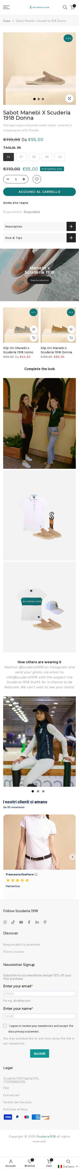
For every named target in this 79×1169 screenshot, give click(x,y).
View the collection (40, 280)
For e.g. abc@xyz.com (17, 1000)
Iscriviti (39, 1053)
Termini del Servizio (17, 1102)
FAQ (6, 1088)
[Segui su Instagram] (5, 922)
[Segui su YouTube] (21, 922)
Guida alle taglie (15, 202)
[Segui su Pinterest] (45, 922)
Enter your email (17, 986)
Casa (6, 21)
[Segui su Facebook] (29, 922)
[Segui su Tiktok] (13, 922)
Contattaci (11, 1095)
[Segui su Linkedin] (37, 922)
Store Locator (13, 951)
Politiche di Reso (15, 1109)
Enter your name (17, 1009)
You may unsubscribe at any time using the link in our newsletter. (39, 1040)
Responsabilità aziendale (21, 944)
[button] (68, 1166)
